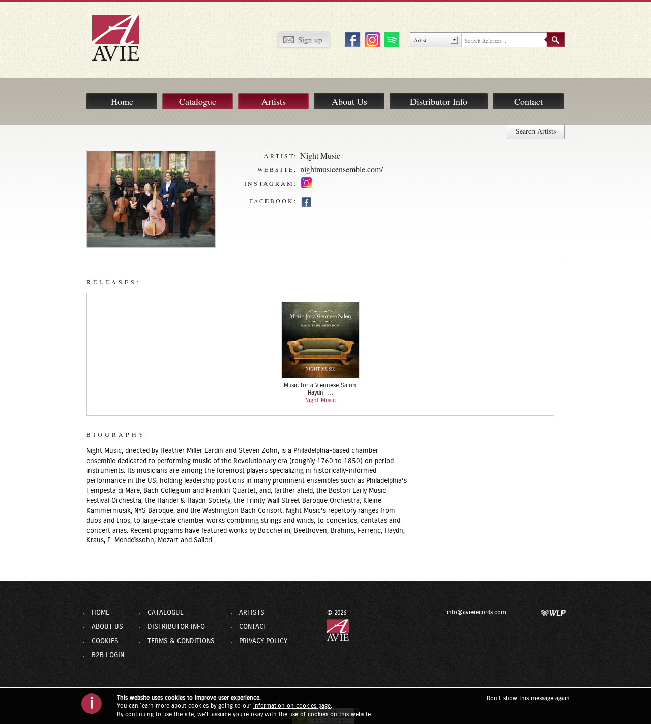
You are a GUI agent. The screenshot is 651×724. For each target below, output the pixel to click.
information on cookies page (292, 706)
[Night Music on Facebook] (306, 201)
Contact (528, 101)
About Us (349, 101)
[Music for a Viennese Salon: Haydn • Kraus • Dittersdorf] (320, 340)
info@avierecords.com (476, 612)
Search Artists (536, 131)
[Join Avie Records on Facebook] (351, 39)
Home (122, 101)
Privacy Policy (263, 641)
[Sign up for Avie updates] (304, 39)
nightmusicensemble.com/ (341, 169)
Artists (273, 101)
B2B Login (108, 655)
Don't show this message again (528, 698)
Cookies (105, 641)
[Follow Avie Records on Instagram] (370, 39)
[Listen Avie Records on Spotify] (390, 39)
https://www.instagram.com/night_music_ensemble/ (306, 183)
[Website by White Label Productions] (553, 612)
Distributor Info (438, 101)
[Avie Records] (122, 37)
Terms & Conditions (181, 641)
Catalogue (197, 101)
